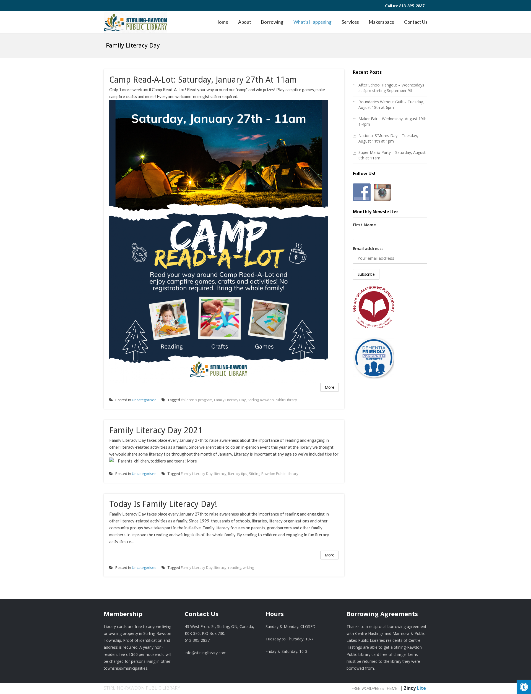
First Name (364, 224)
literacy (220, 473)
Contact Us (416, 22)
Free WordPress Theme (374, 688)
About (244, 22)
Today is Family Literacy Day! (163, 504)
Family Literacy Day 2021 (156, 430)
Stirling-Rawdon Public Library (272, 399)
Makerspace (381, 22)
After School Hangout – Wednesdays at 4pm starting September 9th (391, 87)
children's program (196, 399)
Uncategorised (144, 399)
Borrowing (272, 22)
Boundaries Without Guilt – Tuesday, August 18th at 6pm (391, 104)
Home (221, 22)
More (329, 387)
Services (350, 22)
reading (234, 567)
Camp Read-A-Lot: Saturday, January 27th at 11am (203, 80)
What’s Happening (312, 22)
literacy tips (237, 473)
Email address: (368, 248)
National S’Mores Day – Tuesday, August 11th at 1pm (388, 138)
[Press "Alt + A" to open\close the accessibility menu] (524, 687)
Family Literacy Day (230, 399)
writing (248, 567)
